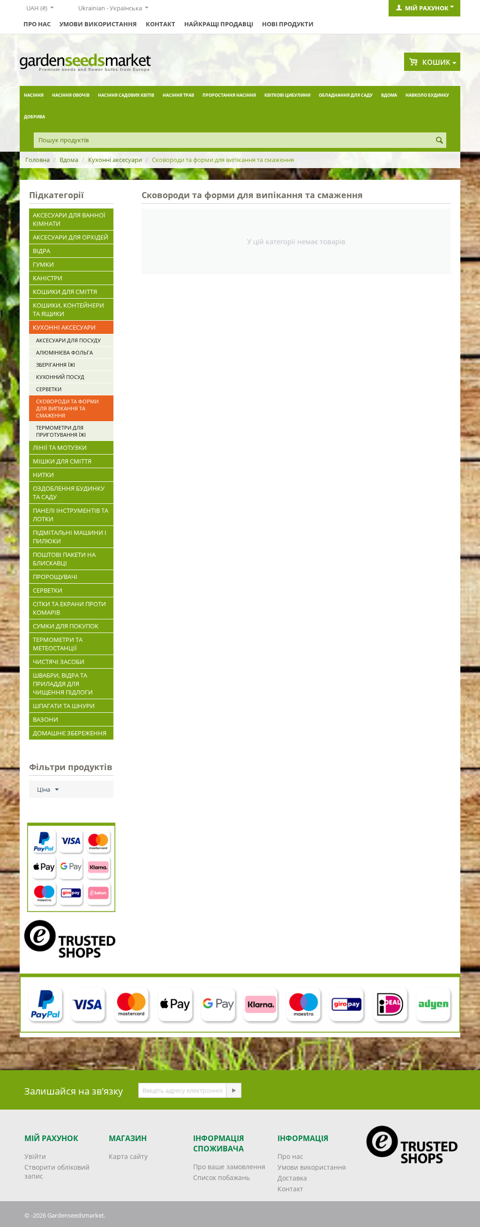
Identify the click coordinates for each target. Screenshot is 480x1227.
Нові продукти (288, 24)
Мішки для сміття (62, 461)
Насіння (34, 95)
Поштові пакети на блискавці (64, 558)
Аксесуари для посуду (68, 340)
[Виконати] (233, 1090)
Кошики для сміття (65, 291)
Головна (37, 159)
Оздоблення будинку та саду (69, 492)
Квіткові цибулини (287, 95)
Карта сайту (128, 1156)
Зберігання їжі (55, 364)
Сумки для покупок (65, 626)
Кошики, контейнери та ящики (68, 309)
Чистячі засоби (58, 661)
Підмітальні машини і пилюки (69, 536)
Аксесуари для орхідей (70, 237)
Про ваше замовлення (229, 1166)
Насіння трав (178, 95)
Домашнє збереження (69, 733)
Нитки (43, 475)
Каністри (47, 278)
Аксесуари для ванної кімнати (69, 219)
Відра (41, 251)
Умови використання (98, 24)
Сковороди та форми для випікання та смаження (67, 408)
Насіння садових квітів (126, 95)
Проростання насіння (229, 95)
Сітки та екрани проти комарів (69, 608)
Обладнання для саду (346, 95)
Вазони (45, 719)
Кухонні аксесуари (115, 159)
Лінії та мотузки (60, 447)
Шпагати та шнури (64, 706)
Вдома (389, 95)
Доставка (292, 1177)
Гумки (43, 264)
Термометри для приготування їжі (61, 431)
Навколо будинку (427, 95)
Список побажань (221, 1177)
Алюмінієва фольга (64, 352)
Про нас (37, 24)
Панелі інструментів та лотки (70, 514)
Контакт (160, 24)
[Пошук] (439, 141)
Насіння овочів (71, 95)
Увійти (35, 1156)
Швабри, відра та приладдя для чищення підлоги (63, 683)
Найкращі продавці (218, 24)
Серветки (48, 389)
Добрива (34, 117)
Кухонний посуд (60, 376)
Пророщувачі (55, 576)
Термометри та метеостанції (57, 643)
